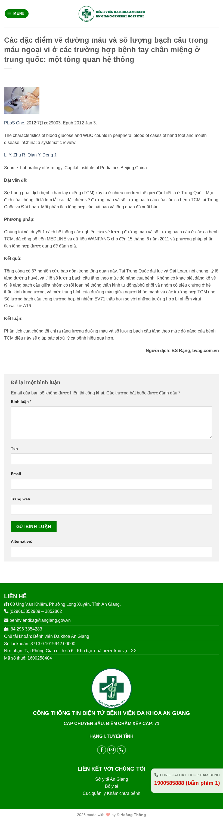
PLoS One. (14, 123)
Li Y (7, 155)
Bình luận (21, 401)
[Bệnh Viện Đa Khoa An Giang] (111, 13)
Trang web (20, 499)
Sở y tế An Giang (111, 779)
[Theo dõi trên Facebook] (101, 749)
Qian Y (33, 155)
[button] (17, 13)
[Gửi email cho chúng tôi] (111, 749)
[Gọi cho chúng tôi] (121, 749)
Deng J (49, 155)
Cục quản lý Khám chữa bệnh (111, 793)
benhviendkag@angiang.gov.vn (40, 620)
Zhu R (19, 155)
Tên (14, 448)
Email (16, 474)
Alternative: (21, 541)
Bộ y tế (111, 786)
